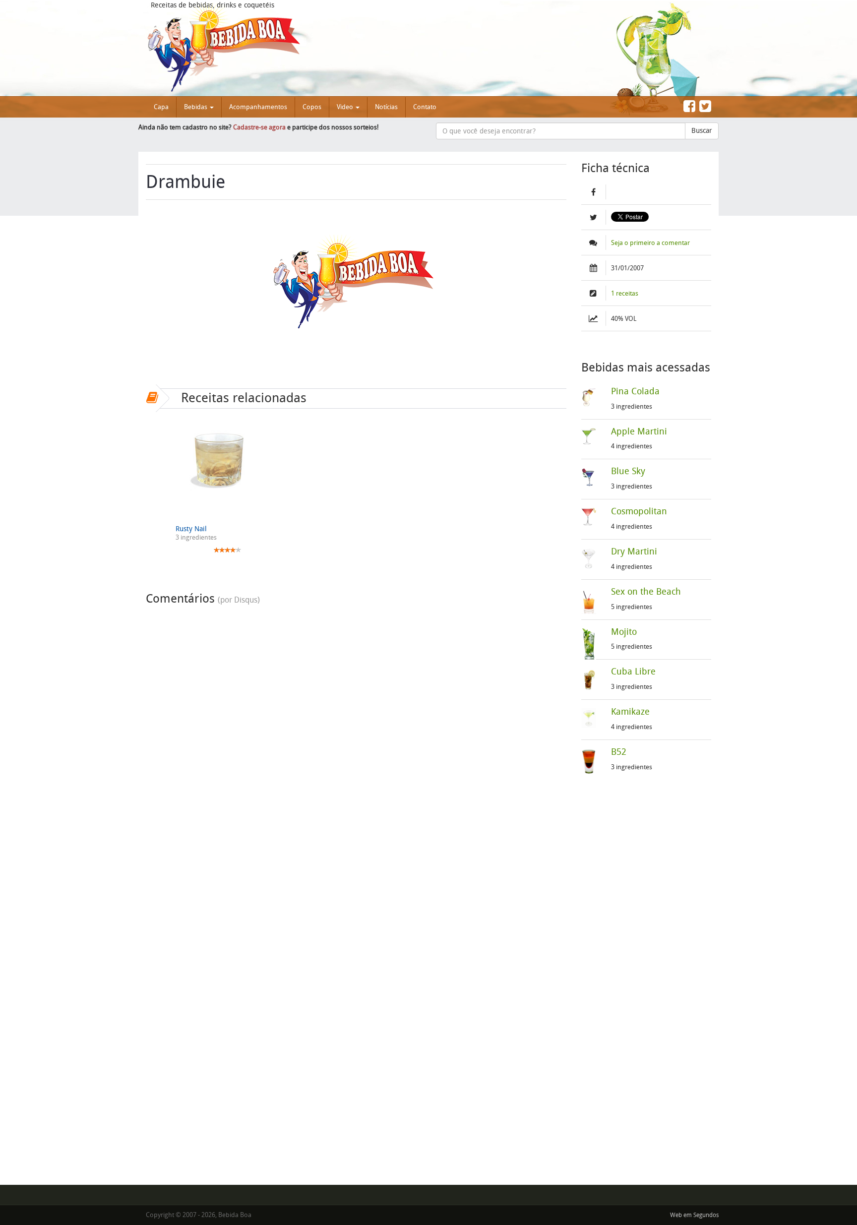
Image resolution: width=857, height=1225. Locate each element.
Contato (424, 107)
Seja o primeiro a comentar (650, 242)
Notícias (386, 107)
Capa (161, 107)
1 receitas (624, 293)
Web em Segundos (694, 1215)
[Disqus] (356, 734)
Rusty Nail (191, 529)
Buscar (701, 130)
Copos (312, 107)
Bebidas (196, 107)
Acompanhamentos (258, 107)
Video (346, 107)
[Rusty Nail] (219, 458)
